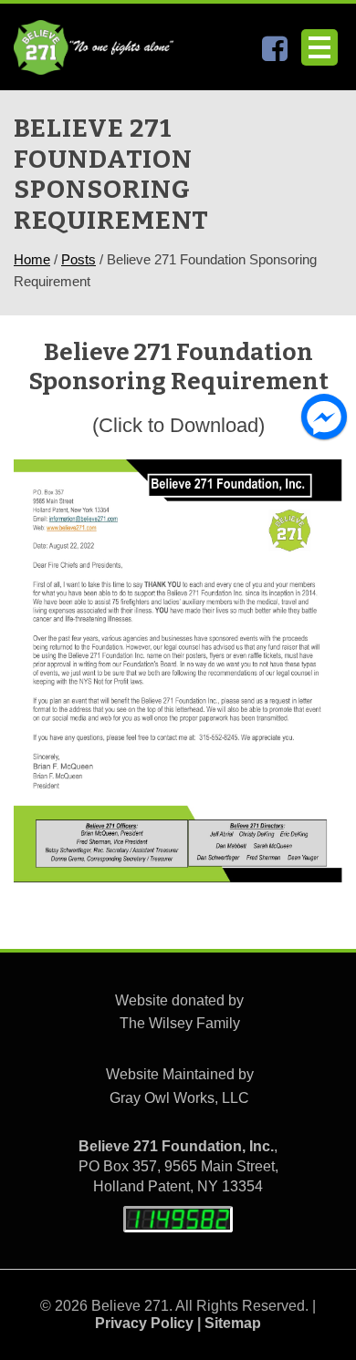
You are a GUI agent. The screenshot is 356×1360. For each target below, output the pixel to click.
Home (32, 259)
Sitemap (232, 1323)
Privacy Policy (144, 1323)
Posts (78, 259)
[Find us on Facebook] (274, 53)
